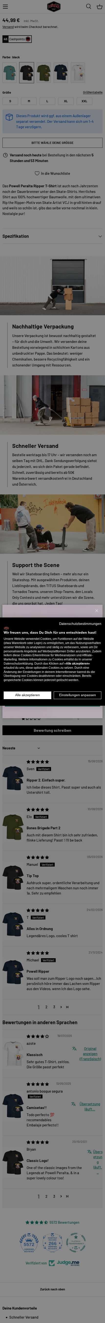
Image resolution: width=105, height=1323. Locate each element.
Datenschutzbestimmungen (80, 623)
